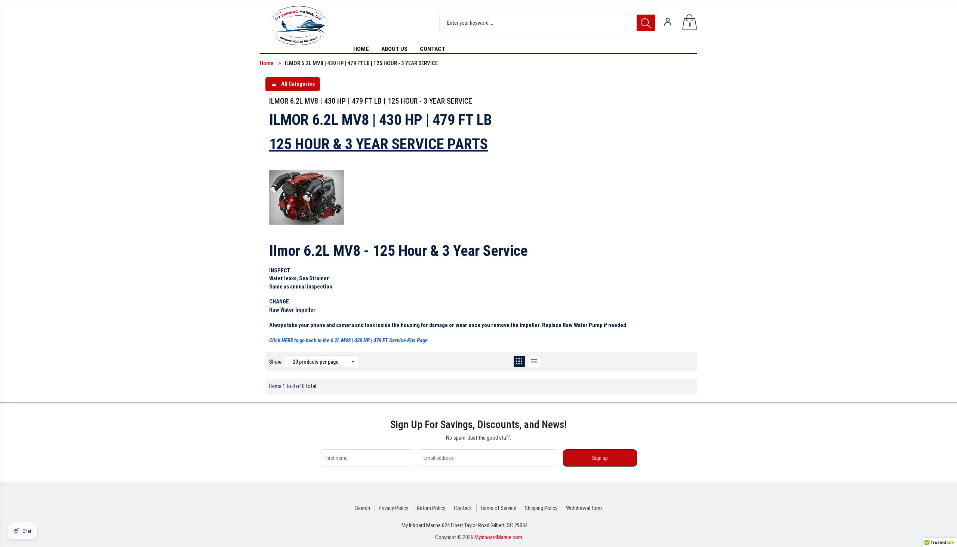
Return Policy (431, 508)
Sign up (600, 458)
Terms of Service (498, 508)
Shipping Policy (541, 508)
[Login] (668, 22)
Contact (463, 508)
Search (362, 508)
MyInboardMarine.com (498, 537)
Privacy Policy (393, 508)
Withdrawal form (584, 508)
